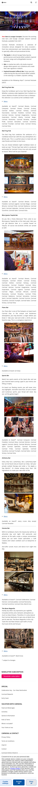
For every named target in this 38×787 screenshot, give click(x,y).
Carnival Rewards (7, 694)
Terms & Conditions (8, 741)
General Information (8, 716)
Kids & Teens (6, 720)
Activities (4, 712)
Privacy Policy (6, 737)
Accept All (18, 782)
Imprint (4, 745)
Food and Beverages (8, 708)
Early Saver (5, 698)
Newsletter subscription (12, 676)
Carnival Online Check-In (10, 753)
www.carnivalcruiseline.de (18, 2)
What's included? (7, 723)
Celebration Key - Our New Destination (14, 690)
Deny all (31, 782)
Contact (4, 749)
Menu (6, 101)
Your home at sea (7, 727)
